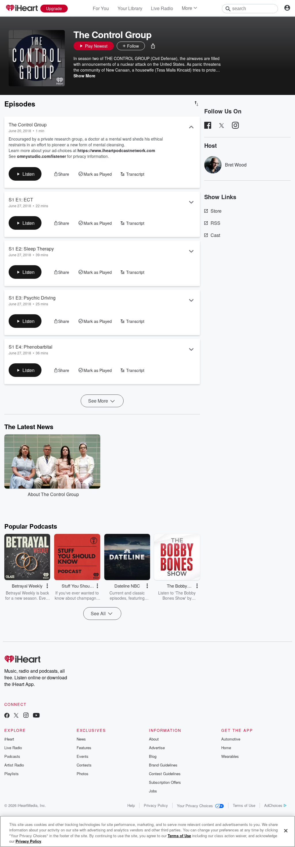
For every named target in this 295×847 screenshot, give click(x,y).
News (81, 739)
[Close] (285, 830)
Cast (215, 235)
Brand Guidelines (163, 765)
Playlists (11, 773)
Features (84, 747)
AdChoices (273, 805)
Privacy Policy (156, 805)
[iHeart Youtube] (36, 716)
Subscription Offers (165, 782)
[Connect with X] (16, 716)
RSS (215, 223)
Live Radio (162, 8)
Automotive (230, 739)
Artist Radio (14, 765)
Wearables (230, 756)
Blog (152, 756)
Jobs (153, 791)
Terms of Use (244, 805)
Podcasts (12, 756)
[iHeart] (21, 8)
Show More (84, 75)
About (154, 739)
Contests (84, 765)
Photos (82, 773)
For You (101, 8)
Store (216, 210)
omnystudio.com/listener (41, 156)
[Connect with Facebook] (7, 716)
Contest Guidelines (165, 773)
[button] (153, 45)
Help (131, 805)
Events (82, 756)
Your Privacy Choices (195, 805)
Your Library (130, 8)
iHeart (9, 739)
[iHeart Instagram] (26, 716)
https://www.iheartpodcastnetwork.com (116, 150)
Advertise (157, 747)
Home (226, 747)
